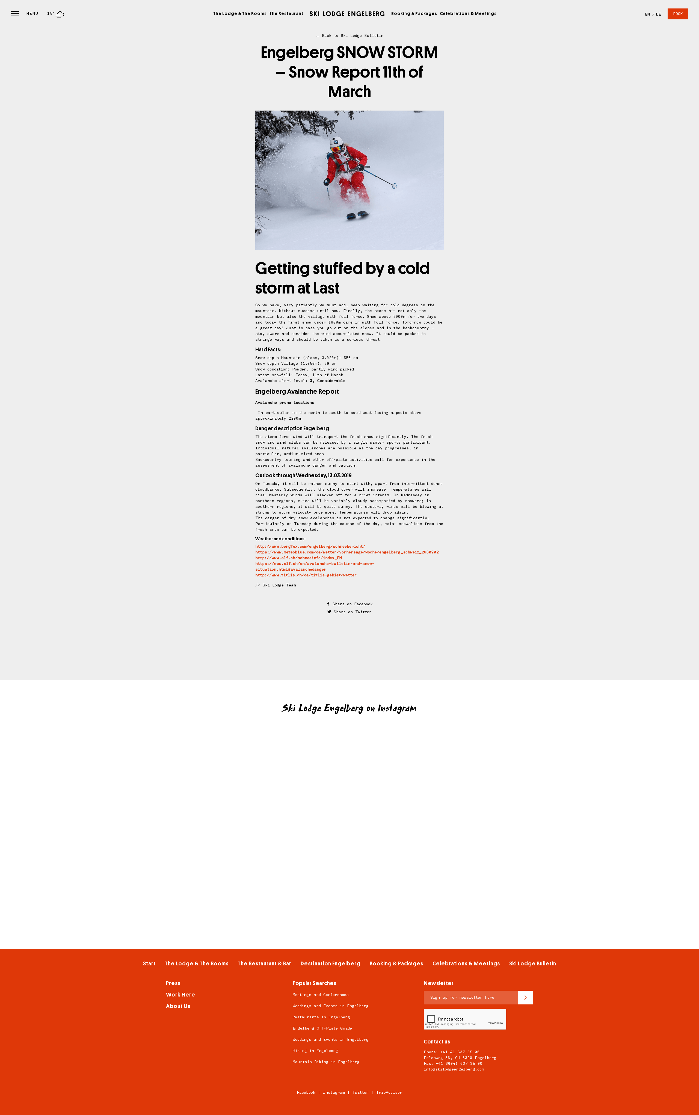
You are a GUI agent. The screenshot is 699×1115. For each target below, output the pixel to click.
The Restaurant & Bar (264, 963)
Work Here (180, 995)
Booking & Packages (414, 13)
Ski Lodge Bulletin (532, 963)
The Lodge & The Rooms (240, 13)
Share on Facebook (351, 604)
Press (173, 983)
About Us (178, 1006)
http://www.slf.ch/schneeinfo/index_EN (298, 558)
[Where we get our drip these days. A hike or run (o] (349, 812)
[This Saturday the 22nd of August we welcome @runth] (248, 755)
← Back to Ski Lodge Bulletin (349, 35)
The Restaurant (286, 13)
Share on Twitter (351, 612)
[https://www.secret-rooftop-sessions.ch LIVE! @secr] (450, 812)
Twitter (360, 1092)
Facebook (306, 1092)
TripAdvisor (389, 1092)
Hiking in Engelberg (315, 1050)
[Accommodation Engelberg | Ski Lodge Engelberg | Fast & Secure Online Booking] (347, 14)
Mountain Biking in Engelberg (326, 1062)
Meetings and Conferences (321, 994)
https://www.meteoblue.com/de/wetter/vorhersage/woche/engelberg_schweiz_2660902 (347, 552)
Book (678, 13)
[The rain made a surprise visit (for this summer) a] (349, 755)
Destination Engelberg (330, 963)
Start (149, 963)
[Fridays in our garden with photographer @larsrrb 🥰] (248, 812)
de (658, 14)
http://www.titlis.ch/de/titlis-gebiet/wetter (306, 575)
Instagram (334, 1092)
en (647, 14)
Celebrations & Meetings (468, 13)
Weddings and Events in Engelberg (331, 1006)
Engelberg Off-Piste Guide (322, 1028)
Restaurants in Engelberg (321, 1017)
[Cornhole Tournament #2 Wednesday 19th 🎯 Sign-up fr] (450, 755)
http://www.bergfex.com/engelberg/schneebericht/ (310, 546)
